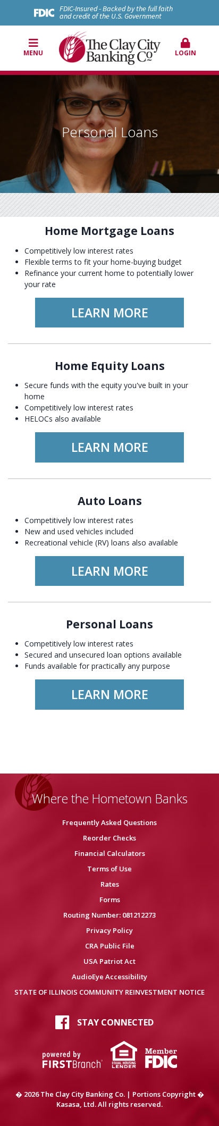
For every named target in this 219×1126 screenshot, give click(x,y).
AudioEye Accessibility (109, 976)
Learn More (109, 312)
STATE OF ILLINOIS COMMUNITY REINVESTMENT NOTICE (109, 992)
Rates (109, 884)
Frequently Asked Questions (109, 822)
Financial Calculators (109, 853)
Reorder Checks (109, 838)
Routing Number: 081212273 (109, 915)
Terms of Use (109, 868)
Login (185, 52)
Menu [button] (33, 52)
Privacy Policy (109, 930)
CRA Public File (109, 946)
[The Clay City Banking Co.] (110, 46)
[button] (186, 48)
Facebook (62, 1022)
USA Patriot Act (109, 961)
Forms (109, 899)
